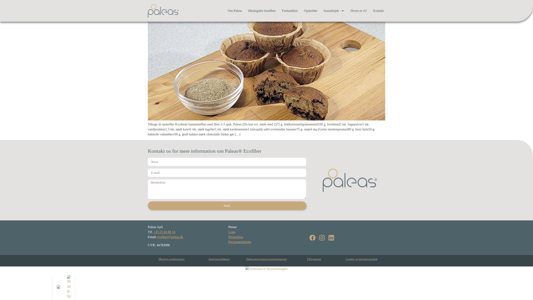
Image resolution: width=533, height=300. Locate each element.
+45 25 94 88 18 (164, 232)
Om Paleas (235, 10)
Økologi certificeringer (171, 259)
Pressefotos (235, 237)
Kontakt (378, 10)
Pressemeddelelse (239, 242)
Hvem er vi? (359, 10)
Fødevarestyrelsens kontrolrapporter (266, 259)
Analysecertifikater (219, 259)
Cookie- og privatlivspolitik (361, 259)
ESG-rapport (314, 259)
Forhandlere (290, 10)
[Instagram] (322, 237)
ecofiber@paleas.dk (170, 237)
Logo (231, 232)
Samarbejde (331, 10)
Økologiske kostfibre (262, 10)
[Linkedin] (331, 237)
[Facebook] (312, 237)
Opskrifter (310, 10)
